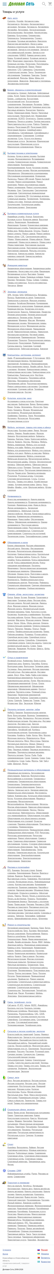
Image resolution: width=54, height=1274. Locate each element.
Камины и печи (13, 948)
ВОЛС (34, 1005)
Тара (36, 847)
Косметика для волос (34, 309)
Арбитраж (32, 93)
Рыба (34, 755)
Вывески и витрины (32, 876)
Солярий (37, 346)
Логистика (11, 1214)
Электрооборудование (30, 855)
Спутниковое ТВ (21, 196)
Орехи (38, 747)
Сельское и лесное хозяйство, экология (26, 1031)
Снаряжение (40, 1153)
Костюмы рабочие (15, 617)
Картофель (12, 729)
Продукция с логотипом (38, 901)
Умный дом (12, 993)
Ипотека (27, 514)
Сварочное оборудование (24, 841)
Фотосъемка (34, 418)
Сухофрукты (12, 761)
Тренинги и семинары (16, 588)
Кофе (28, 735)
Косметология (13, 312)
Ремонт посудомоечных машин (31, 185)
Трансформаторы (28, 850)
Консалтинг (31, 110)
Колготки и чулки (38, 612)
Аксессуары (12, 430)
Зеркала (11, 436)
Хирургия (44, 349)
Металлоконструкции (16, 959)
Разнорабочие (13, 1231)
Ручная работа (40, 634)
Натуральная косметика (17, 335)
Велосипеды (22, 1147)
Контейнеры (22, 1211)
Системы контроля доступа (33, 1017)
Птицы (29, 280)
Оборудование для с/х (17, 1049)
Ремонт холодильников (36, 187)
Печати (25, 896)
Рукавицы (29, 634)
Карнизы (11, 439)
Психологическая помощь (39, 340)
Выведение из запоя (24, 297)
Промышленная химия (39, 830)
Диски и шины (36, 44)
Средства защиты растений (27, 1063)
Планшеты (23, 378)
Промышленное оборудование (20, 833)
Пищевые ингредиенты (40, 749)
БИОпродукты (31, 295)
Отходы (37, 231)
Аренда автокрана (15, 1191)
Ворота (44, 933)
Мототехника (40, 61)
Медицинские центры (36, 326)
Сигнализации (13, 1017)
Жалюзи (40, 433)
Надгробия (27, 1121)
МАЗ (9, 61)
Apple (9, 358)
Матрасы (35, 442)
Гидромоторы (34, 35)
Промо (10, 904)
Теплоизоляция (28, 990)
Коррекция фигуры (15, 309)
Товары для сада (31, 1066)
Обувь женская (33, 623)
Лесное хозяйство (23, 1046)
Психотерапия (25, 343)
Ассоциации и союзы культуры (20, 401)
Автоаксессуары (31, 21)
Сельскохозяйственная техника (21, 1057)
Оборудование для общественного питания (26, 818)
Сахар (27, 758)
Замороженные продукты (18, 727)
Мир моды (20, 620)
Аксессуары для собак (28, 271)
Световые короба (32, 913)
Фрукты (35, 761)
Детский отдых (13, 672)
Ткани (39, 646)
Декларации (27, 104)
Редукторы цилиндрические (19, 835)
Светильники (28, 190)
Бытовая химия (26, 430)
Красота (24, 312)
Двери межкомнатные (37, 939)
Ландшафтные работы (17, 1043)
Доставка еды (35, 721)
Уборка (10, 239)
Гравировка (32, 879)
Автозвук (25, 24)
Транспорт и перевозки (18, 1182)
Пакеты (18, 896)
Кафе (27, 675)
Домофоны (42, 1005)
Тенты (30, 72)
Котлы (10, 798)
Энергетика (26, 861)
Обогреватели (13, 173)
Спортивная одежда (16, 643)
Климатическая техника (25, 162)
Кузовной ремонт (21, 58)
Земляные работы (15, 945)
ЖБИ (40, 942)
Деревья (45, 1034)
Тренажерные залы (37, 1161)
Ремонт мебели (43, 234)
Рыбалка (24, 698)
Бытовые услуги (14, 219)
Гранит (10, 1115)
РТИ (37, 833)
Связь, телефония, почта (19, 1002)
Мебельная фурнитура (17, 459)
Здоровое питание (38, 727)
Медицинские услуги (16, 326)
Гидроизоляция (14, 939)
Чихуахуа (11, 285)
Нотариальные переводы (18, 571)
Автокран (22, 27)
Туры (43, 700)
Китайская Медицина (26, 303)
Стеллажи (38, 476)
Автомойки (12, 30)
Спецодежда (41, 640)
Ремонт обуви (13, 236)
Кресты (33, 1118)
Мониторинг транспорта (23, 61)
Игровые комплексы (37, 1150)
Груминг (40, 274)
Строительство (14, 990)
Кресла (10, 442)
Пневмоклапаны (26, 827)
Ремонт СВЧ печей (26, 179)
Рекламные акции (15, 910)
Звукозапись (26, 407)
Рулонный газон (42, 1051)
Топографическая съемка (37, 536)
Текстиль (11, 482)
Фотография (39, 416)
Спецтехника (39, 69)
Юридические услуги (29, 144)
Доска (34, 942)
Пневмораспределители (18, 830)
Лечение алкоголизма (16, 315)
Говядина (11, 718)
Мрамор (18, 1121)
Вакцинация (44, 271)
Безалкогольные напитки (35, 712)
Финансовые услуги (16, 141)
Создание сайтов (25, 389)
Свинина (34, 758)
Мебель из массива (32, 453)
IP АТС (20, 1005)
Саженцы (40, 1054)
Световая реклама (15, 913)
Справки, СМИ (14, 1170)
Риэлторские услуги (38, 528)
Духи (9, 606)
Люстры (26, 442)
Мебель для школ (15, 453)
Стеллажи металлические (18, 479)
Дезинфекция (33, 222)
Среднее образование (41, 585)
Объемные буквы (41, 890)
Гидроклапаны (13, 784)
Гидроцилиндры (27, 38)
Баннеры (16, 870)
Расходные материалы (37, 383)
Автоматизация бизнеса (17, 361)
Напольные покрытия (16, 962)
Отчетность (31, 118)
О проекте (7, 1250)
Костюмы (46, 614)
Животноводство (14, 1037)
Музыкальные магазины (30, 413)
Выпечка (31, 715)
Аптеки (15, 295)
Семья (42, 1098)
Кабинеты (40, 436)
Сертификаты (13, 133)
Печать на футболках (16, 899)
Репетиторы (33, 582)
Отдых (34, 683)
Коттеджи (40, 951)
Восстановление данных (18, 366)
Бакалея (19, 712)
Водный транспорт (15, 1197)
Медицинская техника (16, 323)
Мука (42, 738)
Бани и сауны (40, 661)
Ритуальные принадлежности (30, 1132)
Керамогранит (40, 948)
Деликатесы (28, 718)
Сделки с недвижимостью (18, 531)
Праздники (12, 695)
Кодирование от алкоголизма (20, 306)
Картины (19, 439)
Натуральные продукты (17, 744)
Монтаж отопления (35, 959)
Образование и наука (17, 542)
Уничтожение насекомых (37, 248)
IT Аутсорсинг (39, 358)
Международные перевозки (29, 1217)
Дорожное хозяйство (32, 1203)
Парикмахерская (28, 337)
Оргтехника (12, 378)
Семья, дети (13, 1077)
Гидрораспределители (30, 784)
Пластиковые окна (41, 970)
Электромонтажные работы (29, 996)
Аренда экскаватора (24, 1194)
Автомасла (32, 27)
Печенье (46, 747)
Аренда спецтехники (33, 1191)
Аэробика (11, 1147)
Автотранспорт (13, 1189)
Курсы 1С (35, 557)
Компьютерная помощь (37, 369)
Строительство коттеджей (33, 533)
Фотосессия (23, 418)
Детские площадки (15, 1083)
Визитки (35, 873)
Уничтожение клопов (16, 248)
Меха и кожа (36, 617)
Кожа (27, 612)
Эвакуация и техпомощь (40, 81)
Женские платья (36, 606)
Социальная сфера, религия (21, 1109)
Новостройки (24, 519)
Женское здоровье (37, 300)
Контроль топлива (32, 1008)
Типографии (30, 916)
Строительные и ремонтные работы (34, 982)
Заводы (10, 790)
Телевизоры (44, 199)
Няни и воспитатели (38, 1095)
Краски (10, 953)
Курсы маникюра (23, 560)
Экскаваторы (42, 1240)
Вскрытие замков (30, 219)
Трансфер (31, 1240)
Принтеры (11, 381)
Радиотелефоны (26, 1014)
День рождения (24, 669)
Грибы (19, 718)
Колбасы (36, 729)
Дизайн (10, 942)
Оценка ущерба (44, 118)
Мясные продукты (15, 741)
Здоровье (11, 303)
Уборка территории (15, 245)
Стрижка (44, 280)
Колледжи (11, 554)
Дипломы (25, 548)
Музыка (26, 410)
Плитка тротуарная (23, 973)
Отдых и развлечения (17, 657)
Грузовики (11, 41)
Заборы (46, 942)
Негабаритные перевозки (33, 1220)
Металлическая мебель (39, 459)
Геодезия (11, 505)
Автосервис (23, 30)
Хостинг (28, 392)
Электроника (31, 207)
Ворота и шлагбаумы (16, 936)
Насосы (33, 810)
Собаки (36, 280)
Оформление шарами (28, 689)
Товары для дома (15, 202)
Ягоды (25, 764)
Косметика (12, 614)
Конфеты (21, 735)
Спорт (10, 1144)
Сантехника (12, 982)
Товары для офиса (25, 482)
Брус (26, 931)
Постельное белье (15, 470)
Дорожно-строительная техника (21, 47)
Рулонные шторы (25, 476)
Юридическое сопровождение (20, 147)
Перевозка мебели (36, 1225)
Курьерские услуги (37, 1211)
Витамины (42, 295)
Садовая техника (14, 1054)
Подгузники (12, 1098)
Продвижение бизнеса (17, 901)
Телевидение (32, 199)
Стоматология (13, 349)
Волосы (10, 297)
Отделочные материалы (18, 968)
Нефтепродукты (28, 813)
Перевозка (21, 1225)
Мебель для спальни (41, 450)
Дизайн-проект (29, 433)
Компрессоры (21, 796)
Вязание (31, 597)
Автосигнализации (37, 30)
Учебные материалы (36, 588)
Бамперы (11, 35)
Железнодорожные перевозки (20, 1206)
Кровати (18, 442)
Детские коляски (39, 1080)
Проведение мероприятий (29, 695)
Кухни (28, 168)
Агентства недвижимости (18, 499)
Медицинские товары (37, 323)
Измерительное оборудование (20, 793)
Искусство (37, 407)
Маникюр (23, 320)
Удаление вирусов (15, 392)
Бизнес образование (16, 545)
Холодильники (13, 204)
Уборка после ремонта (28, 242)
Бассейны (35, 663)
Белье (10, 597)
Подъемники (31, 1127)
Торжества (27, 700)
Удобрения (22, 1068)
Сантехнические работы (36, 236)
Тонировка (25, 75)
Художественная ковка (25, 484)
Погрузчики (30, 64)
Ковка (27, 439)
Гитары (17, 407)
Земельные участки (30, 511)
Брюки (17, 597)
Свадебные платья (37, 637)
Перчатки (19, 629)
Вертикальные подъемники (38, 1113)
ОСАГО (21, 118)
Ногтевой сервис (37, 335)
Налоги (34, 113)
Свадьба (18, 700)
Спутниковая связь (27, 1019)
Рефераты (44, 582)
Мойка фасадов (25, 231)
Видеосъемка (42, 404)
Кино (45, 407)
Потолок (11, 976)
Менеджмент (13, 568)
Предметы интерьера (36, 473)
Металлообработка (15, 804)
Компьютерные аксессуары (19, 372)
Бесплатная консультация (38, 96)
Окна (41, 965)
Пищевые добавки (21, 749)
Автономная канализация (18, 928)
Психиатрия (12, 340)
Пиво (9, 749)
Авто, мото (12, 18)
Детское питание (42, 718)
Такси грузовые (39, 1234)
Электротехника (14, 858)
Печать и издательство (39, 896)
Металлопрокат (32, 804)
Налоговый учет (27, 116)
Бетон (47, 928)
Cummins (11, 21)
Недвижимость (14, 496)
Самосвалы (27, 69)
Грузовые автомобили (26, 41)
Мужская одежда (33, 620)
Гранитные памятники (23, 1115)
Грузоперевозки (33, 1200)
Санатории (27, 346)
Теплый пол (41, 990)
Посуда (10, 473)
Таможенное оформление (33, 1237)
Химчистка (12, 253)
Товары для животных (17, 283)
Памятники (20, 1127)
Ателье (29, 216)
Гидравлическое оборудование (32, 781)
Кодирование (42, 303)
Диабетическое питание (17, 721)
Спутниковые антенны (39, 196)
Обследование (37, 519)
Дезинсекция (20, 222)
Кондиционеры (27, 165)
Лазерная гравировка (28, 887)
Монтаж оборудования (17, 807)
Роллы (27, 755)
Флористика (12, 703)
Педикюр (41, 337)
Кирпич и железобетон (24, 951)
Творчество (30, 1100)
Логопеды (36, 565)
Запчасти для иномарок (28, 50)
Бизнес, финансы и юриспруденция (24, 90)
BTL (9, 870)
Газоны (37, 1034)
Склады (24, 844)
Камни (37, 1115)
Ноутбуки (39, 375)
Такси (28, 1234)
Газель (41, 1197)
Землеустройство (15, 514)
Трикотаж (11, 648)
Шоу (21, 703)
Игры (22, 675)
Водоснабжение (33, 933)
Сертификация (26, 133)
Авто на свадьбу (14, 1186)
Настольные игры (15, 1095)
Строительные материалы (28, 987)
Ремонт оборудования (27, 838)
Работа (36, 124)
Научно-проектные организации (33, 568)
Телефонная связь (33, 1025)
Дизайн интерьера (23, 942)
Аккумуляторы (40, 32)
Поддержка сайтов (37, 378)
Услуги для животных (37, 283)
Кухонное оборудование (24, 798)
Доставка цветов (29, 672)
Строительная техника (17, 72)
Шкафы (10, 487)
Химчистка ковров (26, 253)
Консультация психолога (18, 1118)
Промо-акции (19, 904)
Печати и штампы (25, 121)
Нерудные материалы (16, 965)
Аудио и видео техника (26, 156)
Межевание (12, 519)
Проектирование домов (17, 528)
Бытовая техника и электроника (22, 153)
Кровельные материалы (25, 953)
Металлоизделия (25, 801)
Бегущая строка (28, 870)
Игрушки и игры (23, 1089)
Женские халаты (14, 609)
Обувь (23, 623)
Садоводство (29, 1054)
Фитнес (10, 1164)
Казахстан (46, 1261)
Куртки (27, 617)
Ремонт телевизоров (16, 187)
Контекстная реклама (24, 884)
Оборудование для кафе (38, 815)
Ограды (10, 1127)
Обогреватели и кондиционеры (34, 173)
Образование (36, 571)
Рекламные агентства (38, 907)
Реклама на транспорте (17, 907)
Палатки (11, 1153)
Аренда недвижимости (17, 502)
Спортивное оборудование (36, 1156)
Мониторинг (33, 1011)
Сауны (10, 700)
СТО (19, 69)
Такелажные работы (16, 1234)
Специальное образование (19, 585)
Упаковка (11, 852)
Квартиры (11, 516)
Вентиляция (43, 931)
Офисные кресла (39, 464)
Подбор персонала (42, 121)
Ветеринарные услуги (16, 274)
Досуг (16, 675)
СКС (36, 1014)
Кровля (18, 956)
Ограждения (33, 965)
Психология (12, 343)
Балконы (34, 928)
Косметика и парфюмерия (29, 614)
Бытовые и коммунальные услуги (23, 213)
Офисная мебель (23, 464)
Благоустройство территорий (20, 1034)
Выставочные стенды (16, 879)
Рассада (20, 1051)
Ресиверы (11, 190)
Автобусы (27, 1186)
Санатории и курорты (38, 698)
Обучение (11, 574)
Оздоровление (13, 337)
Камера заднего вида (36, 55)
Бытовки (32, 931)
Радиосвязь (12, 1014)
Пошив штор (20, 473)
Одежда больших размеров (19, 626)
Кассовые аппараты (16, 110)
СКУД (41, 1014)
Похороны (26, 1130)
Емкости (39, 787)
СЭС (22, 236)
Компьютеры (13, 375)
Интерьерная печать (24, 882)
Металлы (44, 804)
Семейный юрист (34, 130)
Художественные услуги (18, 421)
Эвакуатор (23, 81)
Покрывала (46, 467)
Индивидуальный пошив (33, 609)
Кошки (47, 277)
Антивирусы (25, 364)
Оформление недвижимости (27, 522)
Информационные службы (18, 1174)
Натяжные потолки (35, 962)
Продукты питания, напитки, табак (23, 709)
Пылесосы (12, 179)
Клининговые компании (38, 225)
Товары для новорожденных (26, 1103)
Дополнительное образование (30, 551)
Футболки (31, 648)
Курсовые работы (22, 557)
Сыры (27, 761)
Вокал (10, 407)
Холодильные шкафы (30, 204)
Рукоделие (12, 476)
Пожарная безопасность (18, 577)
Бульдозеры (22, 35)
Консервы (11, 735)
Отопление (12, 970)
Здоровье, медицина (17, 292)
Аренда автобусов (42, 1189)
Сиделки (29, 1135)
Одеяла (32, 462)
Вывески (19, 876)
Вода (9, 715)
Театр (30, 416)
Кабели (10, 796)
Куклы (23, 1092)
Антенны (11, 156)
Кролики (11, 280)
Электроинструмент (16, 207)
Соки (48, 758)
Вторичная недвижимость (39, 502)
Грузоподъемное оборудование (21, 787)
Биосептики (38, 216)
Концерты (18, 410)
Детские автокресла (21, 1080)
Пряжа (46, 631)
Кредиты (40, 110)
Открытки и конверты (28, 893)
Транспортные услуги (16, 1240)
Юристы (38, 147)
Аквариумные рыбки (42, 268)
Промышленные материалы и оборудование (28, 770)
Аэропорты (39, 1194)
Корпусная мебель (39, 439)
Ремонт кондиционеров (25, 182)
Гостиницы (12, 669)
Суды (20, 138)
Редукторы (44, 833)
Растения (30, 1051)
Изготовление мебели (25, 436)
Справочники (19, 1177)
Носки (16, 623)
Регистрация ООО (38, 127)
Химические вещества (26, 852)
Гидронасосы (13, 38)
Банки (22, 96)
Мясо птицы (35, 741)
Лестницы (40, 956)
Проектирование (23, 976)
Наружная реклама (24, 890)
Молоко (47, 735)
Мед (40, 735)
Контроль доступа (15, 1008)
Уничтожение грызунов (35, 245)
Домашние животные (17, 265)
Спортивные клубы (15, 1159)
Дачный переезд (14, 1203)
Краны (10, 58)
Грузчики (45, 1200)
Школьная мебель (36, 487)
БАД (21, 295)
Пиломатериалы (25, 970)
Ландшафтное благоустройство (33, 1040)
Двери (24, 939)
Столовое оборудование (39, 844)
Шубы (47, 648)
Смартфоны (12, 1019)
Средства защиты (34, 643)
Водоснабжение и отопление (20, 779)
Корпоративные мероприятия (20, 678)
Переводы (11, 121)
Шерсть (40, 648)
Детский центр (13, 548)
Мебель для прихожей (34, 447)
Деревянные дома (24, 505)
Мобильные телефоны (17, 1011)
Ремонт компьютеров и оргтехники (22, 386)
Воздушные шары (15, 666)
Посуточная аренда (29, 525)
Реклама (30, 904)
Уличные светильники (33, 202)
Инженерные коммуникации (36, 945)
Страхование (28, 135)
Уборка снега (45, 242)
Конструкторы (13, 1092)
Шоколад (17, 764)
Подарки (27, 467)
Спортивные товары (33, 1159)
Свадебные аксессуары (17, 637)
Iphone (27, 1005)
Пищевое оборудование (28, 824)
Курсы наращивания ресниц (26, 563)
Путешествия (13, 698)
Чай (40, 761)
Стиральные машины (16, 199)
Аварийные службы (15, 216)
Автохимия (28, 32)
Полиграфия (41, 899)
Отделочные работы (39, 968)
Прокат (31, 67)
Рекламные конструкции (34, 910)
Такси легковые (14, 1237)
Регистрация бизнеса (16, 130)
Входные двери (33, 936)
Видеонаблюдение (39, 364)
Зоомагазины (13, 277)
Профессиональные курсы (32, 580)
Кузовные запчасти (38, 58)
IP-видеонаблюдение (22, 358)
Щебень (39, 993)
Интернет (22, 369)
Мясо (26, 741)
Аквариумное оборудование (19, 268)
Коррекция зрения (42, 306)
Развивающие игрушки (28, 1098)
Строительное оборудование (20, 847)
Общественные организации (31, 1124)
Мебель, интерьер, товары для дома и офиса (29, 427)
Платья (35, 629)
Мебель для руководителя (19, 450)
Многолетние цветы (40, 1046)
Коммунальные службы (17, 228)
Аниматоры (28, 661)
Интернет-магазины (15, 612)
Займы (46, 104)
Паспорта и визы (23, 692)
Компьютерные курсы (27, 554)
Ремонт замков (28, 234)
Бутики (24, 597)
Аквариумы (12, 271)
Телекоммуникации (15, 1025)
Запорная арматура (38, 790)
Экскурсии (28, 703)
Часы (45, 484)
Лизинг (10, 113)
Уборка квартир (21, 239)
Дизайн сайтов (36, 366)
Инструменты (41, 793)
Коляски (35, 1089)
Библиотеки (24, 404)
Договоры (38, 104)
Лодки (33, 681)
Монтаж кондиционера (40, 170)
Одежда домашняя (41, 626)
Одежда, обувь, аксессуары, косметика (25, 594)
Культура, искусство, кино (19, 398)
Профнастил (23, 979)
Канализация (27, 948)
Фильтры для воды (37, 251)
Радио (34, 1174)
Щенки (20, 285)
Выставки (32, 274)
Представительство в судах (19, 124)
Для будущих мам (27, 1086)
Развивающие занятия (17, 582)
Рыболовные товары (25, 1153)
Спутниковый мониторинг (27, 1022)
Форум (5, 1254)
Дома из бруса (39, 505)
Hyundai (20, 21)
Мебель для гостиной (35, 445)
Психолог (23, 340)
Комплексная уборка (38, 228)
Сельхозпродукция (15, 1060)
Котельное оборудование (39, 796)
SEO (48, 358)
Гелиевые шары (42, 666)
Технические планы (15, 536)
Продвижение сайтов (16, 383)
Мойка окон (12, 231)
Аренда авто (26, 1189)
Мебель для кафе (15, 447)
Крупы (35, 735)
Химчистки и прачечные (17, 259)
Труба (39, 850)
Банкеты (26, 663)
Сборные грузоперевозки (31, 1231)
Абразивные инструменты (18, 773)
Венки (10, 1113)
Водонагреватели (23, 159)
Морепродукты (32, 738)
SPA (9, 295)
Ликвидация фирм (22, 113)
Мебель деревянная (16, 445)
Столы (34, 479)
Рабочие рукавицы (15, 634)
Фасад (21, 993)
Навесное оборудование (38, 807)
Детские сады (31, 1083)
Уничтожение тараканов (17, 251)
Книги (9, 410)
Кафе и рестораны (39, 675)
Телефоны (38, 389)
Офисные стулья (14, 467)
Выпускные (29, 666)
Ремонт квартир (37, 979)
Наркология (43, 332)
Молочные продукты (16, 738)
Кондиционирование (16, 168)
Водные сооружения (16, 933)
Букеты (44, 663)
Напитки (45, 741)
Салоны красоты (14, 346)
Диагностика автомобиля (18, 44)
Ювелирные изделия (16, 651)
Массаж (31, 320)
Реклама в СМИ (42, 904)
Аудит (16, 96)
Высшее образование (35, 545)
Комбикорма (12, 1040)
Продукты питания (15, 755)
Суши (22, 761)
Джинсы (43, 603)
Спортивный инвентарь (17, 1161)
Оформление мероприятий (19, 686)
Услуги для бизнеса (32, 138)
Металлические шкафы (17, 462)
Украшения (21, 648)
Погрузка (21, 1228)
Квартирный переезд (26, 1208)
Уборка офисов (35, 239)
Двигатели (42, 41)
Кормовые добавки (35, 277)
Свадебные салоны (15, 640)
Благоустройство (14, 931)
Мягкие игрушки (34, 1092)
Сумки (33, 646)
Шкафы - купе (21, 487)
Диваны (18, 433)
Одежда (44, 623)
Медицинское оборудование (19, 329)
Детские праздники (40, 669)
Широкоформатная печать (26, 918)
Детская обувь (39, 600)
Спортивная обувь (15, 1156)
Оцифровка (12, 416)
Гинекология (39, 297)
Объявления (12, 893)
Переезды (11, 1228)
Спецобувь (30, 640)
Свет (19, 190)
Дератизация (13, 225)
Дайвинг (32, 1147)
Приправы (11, 752)
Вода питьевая (19, 715)
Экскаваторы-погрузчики (18, 84)
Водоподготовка (38, 776)
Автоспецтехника (14, 32)
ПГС (26, 1223)
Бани (41, 928)
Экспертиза (31, 141)
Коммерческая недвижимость (30, 516)
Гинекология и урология (17, 300)
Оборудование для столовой (20, 821)
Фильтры (24, 78)
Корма (22, 277)
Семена (28, 1060)
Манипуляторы (23, 1214)
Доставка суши (24, 724)
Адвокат (22, 93)
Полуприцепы (42, 64)
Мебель (43, 442)
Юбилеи (37, 703)
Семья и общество (15, 1100)
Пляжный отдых (39, 692)
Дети (9, 1080)
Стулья (41, 479)
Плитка (10, 973)
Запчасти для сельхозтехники (36, 1037)
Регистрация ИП (23, 127)
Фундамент (30, 993)
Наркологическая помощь (25, 332)
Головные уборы (25, 600)
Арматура (25, 776)
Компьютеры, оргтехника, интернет (24, 355)
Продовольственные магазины (30, 752)
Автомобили (43, 27)
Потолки (42, 973)
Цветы (39, 484)
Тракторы (35, 75)
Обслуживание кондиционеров (20, 176)
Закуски (35, 724)
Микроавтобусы (14, 1220)
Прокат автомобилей (35, 1228)
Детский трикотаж (30, 603)
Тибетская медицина (30, 349)
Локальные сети (27, 375)
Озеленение (33, 1049)
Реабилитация (38, 343)
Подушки (36, 467)
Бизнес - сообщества (16, 99)
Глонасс (38, 38)
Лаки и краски (28, 956)
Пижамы (27, 629)
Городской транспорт (16, 1200)
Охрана (42, 1011)
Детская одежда (14, 603)
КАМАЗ (22, 55)
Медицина (40, 320)
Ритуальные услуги (16, 1135)
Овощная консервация (25, 747)
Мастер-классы (44, 681)
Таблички (20, 916)
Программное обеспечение (28, 381)
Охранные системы (15, 64)
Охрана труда (23, 574)
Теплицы (44, 1063)
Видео (32, 404)
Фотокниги (11, 418)
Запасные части (22, 790)
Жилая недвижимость (17, 508)
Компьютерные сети (41, 372)
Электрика (12, 996)
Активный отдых (14, 661)
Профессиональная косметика (29, 631)
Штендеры (43, 918)
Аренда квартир (37, 499)
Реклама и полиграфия (18, 867)
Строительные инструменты (19, 985)
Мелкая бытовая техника (18, 170)
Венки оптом (19, 1113)
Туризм (36, 700)
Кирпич (10, 951)
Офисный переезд (15, 1223)
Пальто (10, 629)
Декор (36, 430)
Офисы (10, 522)
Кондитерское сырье (38, 732)
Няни (26, 1095)
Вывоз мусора (31, 1197)
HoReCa (10, 712)
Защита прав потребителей (19, 107)
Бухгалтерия (32, 99)
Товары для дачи (14, 1066)
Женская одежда (20, 606)
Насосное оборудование (18, 810)
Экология (25, 1071)
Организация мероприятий (18, 683)
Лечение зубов (26, 317)
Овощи (32, 744)
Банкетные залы (14, 663)
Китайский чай (24, 729)
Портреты (23, 416)
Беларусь (45, 1258)
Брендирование (24, 873)
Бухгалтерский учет (16, 101)
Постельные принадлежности (38, 470)
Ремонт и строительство (18, 925)
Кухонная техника (40, 168)
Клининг (23, 225)
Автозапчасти (13, 24)
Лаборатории (34, 312)
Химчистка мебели (33, 256)
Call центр (11, 1005)
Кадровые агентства (41, 107)
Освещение (40, 176)
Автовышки (37, 1186)
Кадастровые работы (41, 514)
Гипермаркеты (42, 715)
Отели (41, 683)
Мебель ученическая (36, 456)
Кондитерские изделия (17, 732)
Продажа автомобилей (17, 67)
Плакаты (31, 899)
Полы (35, 973)
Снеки (42, 758)
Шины (31, 78)
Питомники (20, 280)
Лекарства (46, 312)
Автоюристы (12, 93)
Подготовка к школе (39, 574)
